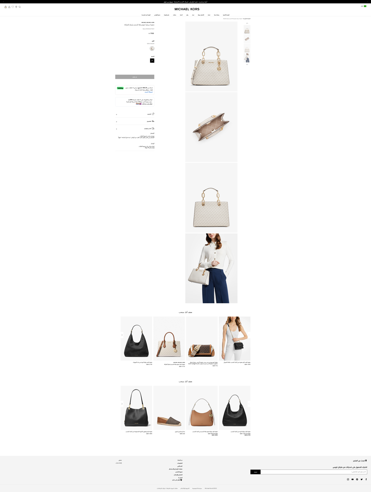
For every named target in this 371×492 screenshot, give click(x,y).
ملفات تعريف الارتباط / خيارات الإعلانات (167, 488)
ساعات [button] (174, 15)
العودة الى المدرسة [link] (146, 15)
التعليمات (179, 463)
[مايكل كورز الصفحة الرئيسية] (187, 10)
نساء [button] (193, 15)
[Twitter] (362, 479)
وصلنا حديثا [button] (216, 15)
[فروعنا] (16, 7)
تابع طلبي (179, 466)
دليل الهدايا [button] (166, 15)
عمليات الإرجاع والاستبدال (175, 469)
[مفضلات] (12, 6)
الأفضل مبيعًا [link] (201, 15)
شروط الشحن (178, 471)
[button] (249, 335)
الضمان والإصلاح (178, 474)
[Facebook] (366, 479)
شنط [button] (209, 15)
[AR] (365, 7)
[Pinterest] (357, 479)
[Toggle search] (19, 6)
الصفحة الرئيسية (246, 18)
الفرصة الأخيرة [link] (226, 15)
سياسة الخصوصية (197, 488)
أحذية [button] (181, 15)
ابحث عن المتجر (359, 460)
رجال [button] (187, 15)
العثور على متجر (176, 479)
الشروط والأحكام (185, 488)
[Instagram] (348, 479)
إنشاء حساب (119, 463)
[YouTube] (353, 479)
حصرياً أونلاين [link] (157, 15)
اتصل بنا (180, 477)
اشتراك (255, 472)
